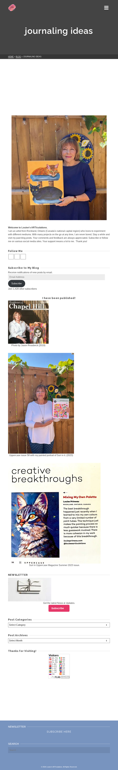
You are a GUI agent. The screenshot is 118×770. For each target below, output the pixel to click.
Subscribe (16, 283)
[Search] (100, 7)
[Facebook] (11, 256)
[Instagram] (17, 256)
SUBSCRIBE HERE (59, 731)
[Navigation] (106, 7)
